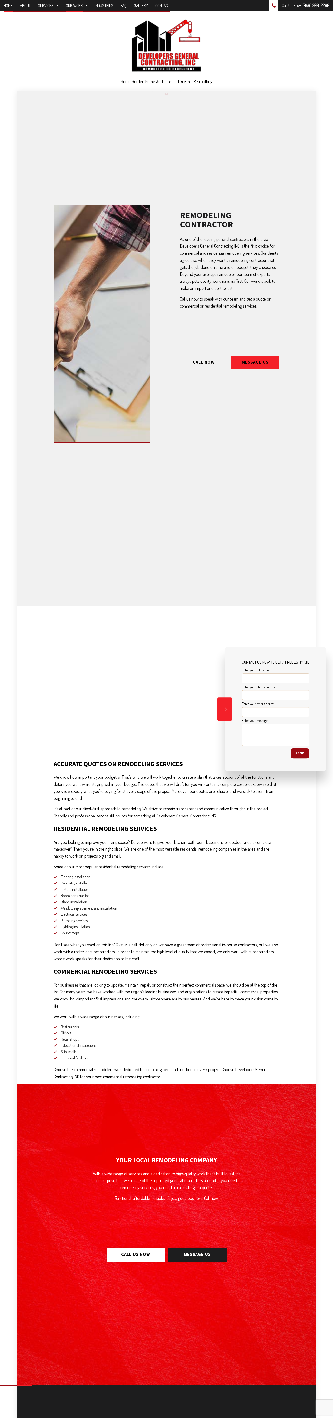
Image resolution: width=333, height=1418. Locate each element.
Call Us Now (135, 1255)
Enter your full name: (255, 670)
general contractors (232, 239)
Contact (162, 5)
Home (8, 5)
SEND (299, 753)
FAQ (124, 5)
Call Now (204, 362)
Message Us (255, 362)
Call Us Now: (305, 5)
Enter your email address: (258, 704)
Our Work (74, 5)
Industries (104, 5)
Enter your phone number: (259, 687)
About (25, 5)
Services (46, 5)
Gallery (141, 5)
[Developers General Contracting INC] (166, 45)
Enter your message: (255, 721)
